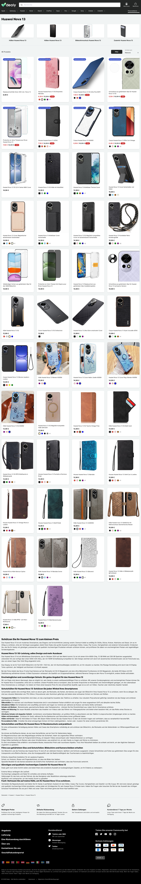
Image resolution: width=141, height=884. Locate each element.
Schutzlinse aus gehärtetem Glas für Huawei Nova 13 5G (122, 92)
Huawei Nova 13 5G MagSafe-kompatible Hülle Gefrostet (51, 426)
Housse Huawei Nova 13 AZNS (48, 140)
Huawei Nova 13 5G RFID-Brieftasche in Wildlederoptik (15, 475)
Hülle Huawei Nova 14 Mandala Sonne (50, 571)
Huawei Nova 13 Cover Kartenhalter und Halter (121, 188)
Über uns (5, 844)
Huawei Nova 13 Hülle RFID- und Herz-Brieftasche (15, 620)
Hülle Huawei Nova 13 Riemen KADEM (50, 377)
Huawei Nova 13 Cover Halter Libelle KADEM (87, 377)
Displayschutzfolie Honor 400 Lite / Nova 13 (17, 92)
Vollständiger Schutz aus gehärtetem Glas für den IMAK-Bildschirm (17, 285)
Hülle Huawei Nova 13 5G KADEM (13, 426)
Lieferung (5, 835)
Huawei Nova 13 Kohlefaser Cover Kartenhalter (49, 236)
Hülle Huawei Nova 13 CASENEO (83, 523)
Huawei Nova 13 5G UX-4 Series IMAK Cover (17, 187)
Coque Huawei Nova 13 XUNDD (83, 140)
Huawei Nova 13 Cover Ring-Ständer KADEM (123, 377)
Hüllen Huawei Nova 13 (17, 40)
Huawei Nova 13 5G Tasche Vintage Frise (86, 426)
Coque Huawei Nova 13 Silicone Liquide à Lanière (16, 378)
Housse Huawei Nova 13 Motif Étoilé (49, 523)
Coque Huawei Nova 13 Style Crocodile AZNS (123, 330)
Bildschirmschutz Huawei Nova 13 (88, 40)
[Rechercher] (21, 5)
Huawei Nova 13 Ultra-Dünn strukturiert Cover (87, 330)
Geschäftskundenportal (12, 852)
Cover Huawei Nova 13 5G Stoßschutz (50, 330)
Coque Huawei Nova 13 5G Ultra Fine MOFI (87, 92)
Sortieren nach (128, 50)
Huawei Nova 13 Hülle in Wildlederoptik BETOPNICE (121, 572)
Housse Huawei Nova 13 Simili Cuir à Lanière (123, 474)
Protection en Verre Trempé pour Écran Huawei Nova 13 (15, 141)
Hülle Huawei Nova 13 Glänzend (83, 571)
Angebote (6, 830)
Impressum (31, 879)
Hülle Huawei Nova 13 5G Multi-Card (120, 426)
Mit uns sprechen (58, 836)
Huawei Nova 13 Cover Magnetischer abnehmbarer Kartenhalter (14, 236)
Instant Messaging (58, 842)
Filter (116, 52)
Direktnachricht (57, 849)
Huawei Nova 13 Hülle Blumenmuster (49, 620)
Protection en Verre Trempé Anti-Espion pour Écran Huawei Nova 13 (52, 285)
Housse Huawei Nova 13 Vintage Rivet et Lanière (16, 523)
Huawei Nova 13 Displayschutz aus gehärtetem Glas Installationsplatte (84, 285)
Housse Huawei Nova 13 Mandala (83, 474)
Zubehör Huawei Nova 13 (123, 40)
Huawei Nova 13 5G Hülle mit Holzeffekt (50, 187)
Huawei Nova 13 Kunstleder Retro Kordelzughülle (119, 236)
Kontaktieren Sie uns (11, 848)
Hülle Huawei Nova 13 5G (11, 330)
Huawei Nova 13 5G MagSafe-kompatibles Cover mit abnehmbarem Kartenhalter (86, 236)
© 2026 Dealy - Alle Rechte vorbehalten (13, 879)
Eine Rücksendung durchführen (16, 839)
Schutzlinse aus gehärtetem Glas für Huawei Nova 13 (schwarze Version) (122, 285)
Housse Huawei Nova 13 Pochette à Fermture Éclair (52, 475)
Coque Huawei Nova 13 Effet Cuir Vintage (122, 140)
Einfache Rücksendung (45, 810)
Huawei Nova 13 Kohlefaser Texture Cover (86, 187)
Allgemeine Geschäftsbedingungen (48, 879)
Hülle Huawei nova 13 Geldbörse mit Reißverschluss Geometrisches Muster (121, 523)
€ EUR (99, 857)
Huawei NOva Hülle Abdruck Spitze (14, 571)
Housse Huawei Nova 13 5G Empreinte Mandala (50, 92)
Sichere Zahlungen (79, 810)
